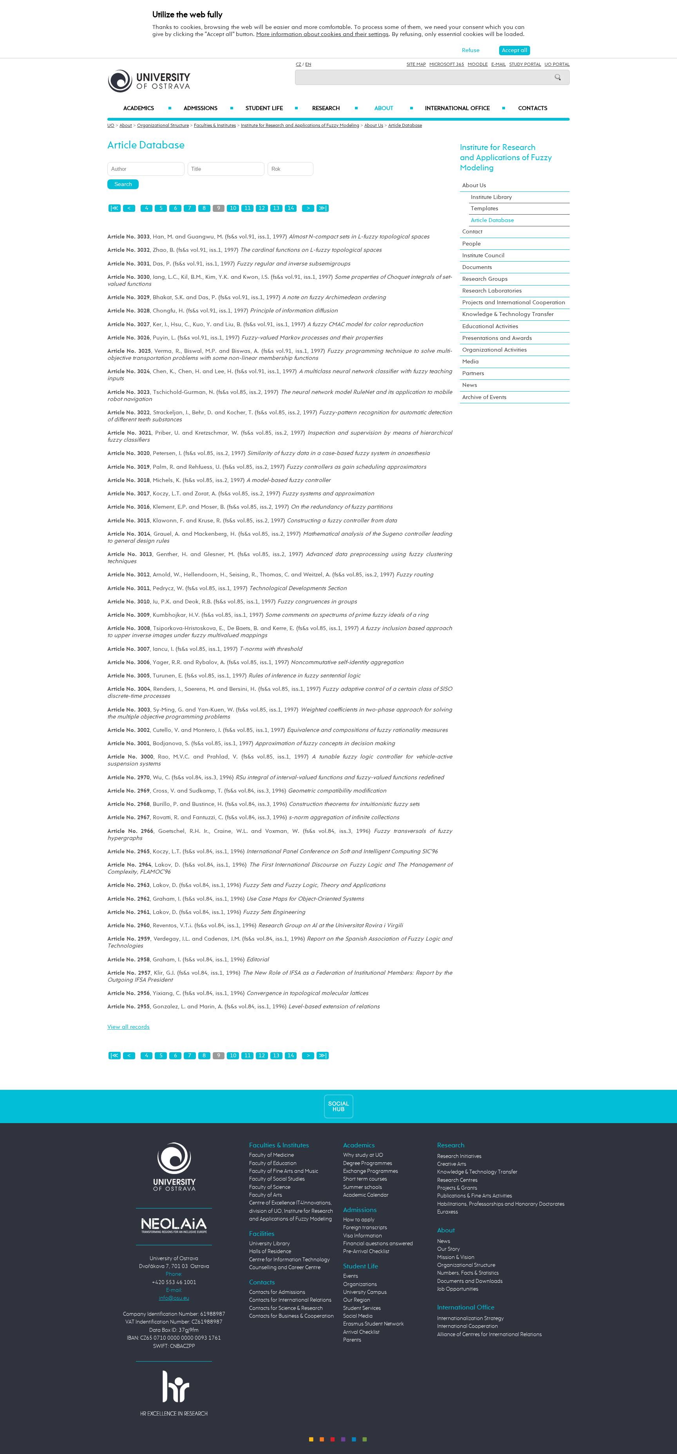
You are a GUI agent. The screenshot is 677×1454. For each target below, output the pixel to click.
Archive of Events (484, 397)
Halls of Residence (270, 1251)
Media (470, 362)
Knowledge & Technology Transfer (508, 314)
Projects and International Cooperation (513, 302)
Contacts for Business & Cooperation (291, 1316)
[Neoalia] (174, 1225)
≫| (323, 208)
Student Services (362, 1308)
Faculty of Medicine (271, 1155)
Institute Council (483, 255)
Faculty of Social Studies (277, 1179)
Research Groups (485, 279)
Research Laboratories (492, 291)
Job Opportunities (457, 1289)
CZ (298, 64)
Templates (484, 208)
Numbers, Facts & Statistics (468, 1273)
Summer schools (362, 1187)
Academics (147, 108)
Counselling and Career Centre (284, 1267)
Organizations (360, 1284)
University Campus (365, 1292)
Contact (472, 232)
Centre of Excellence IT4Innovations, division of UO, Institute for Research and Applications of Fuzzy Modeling (291, 1211)
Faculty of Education (273, 1163)
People (471, 244)
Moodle (478, 64)
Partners (473, 373)
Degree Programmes (367, 1163)
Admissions (209, 108)
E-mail (498, 64)
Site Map (416, 64)
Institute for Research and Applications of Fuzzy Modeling (300, 125)
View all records (128, 1027)
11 (247, 208)
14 (291, 208)
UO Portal (557, 64)
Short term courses (365, 1179)
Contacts (532, 108)
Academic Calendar (366, 1195)
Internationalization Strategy (470, 1318)
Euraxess (447, 1212)
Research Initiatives (459, 1156)
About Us (373, 125)
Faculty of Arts (265, 1195)
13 (276, 208)
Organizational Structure (163, 125)
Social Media (358, 1316)
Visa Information (362, 1236)
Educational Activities (490, 326)
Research (335, 108)
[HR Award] (174, 1393)
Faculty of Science (269, 1187)
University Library (269, 1243)
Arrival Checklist (361, 1332)
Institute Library (491, 197)
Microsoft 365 (446, 64)
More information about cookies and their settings (322, 34)
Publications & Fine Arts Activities (474, 1196)
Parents (352, 1340)
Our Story (448, 1249)
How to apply (359, 1220)
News (469, 385)
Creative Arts (451, 1164)
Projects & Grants (457, 1188)
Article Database (405, 125)
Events (350, 1276)
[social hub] (338, 1106)
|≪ (114, 208)
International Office (465, 108)
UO (110, 125)
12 (262, 208)
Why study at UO (363, 1155)
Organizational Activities (494, 350)
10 (233, 208)
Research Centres (457, 1180)
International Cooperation (467, 1326)
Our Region (356, 1300)
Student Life (272, 108)
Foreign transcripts (365, 1227)
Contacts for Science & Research (286, 1308)
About (394, 108)
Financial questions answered (378, 1243)
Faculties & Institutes (215, 125)
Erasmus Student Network (373, 1324)
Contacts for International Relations (290, 1300)
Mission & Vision (455, 1257)
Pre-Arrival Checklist (366, 1251)
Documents (477, 267)
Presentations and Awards (497, 338)
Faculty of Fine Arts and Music (283, 1171)
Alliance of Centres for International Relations (489, 1334)
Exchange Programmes (370, 1171)
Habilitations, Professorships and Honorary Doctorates (501, 1204)
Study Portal (525, 64)
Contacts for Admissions (277, 1292)
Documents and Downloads (470, 1281)
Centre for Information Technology (289, 1260)
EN (308, 64)
